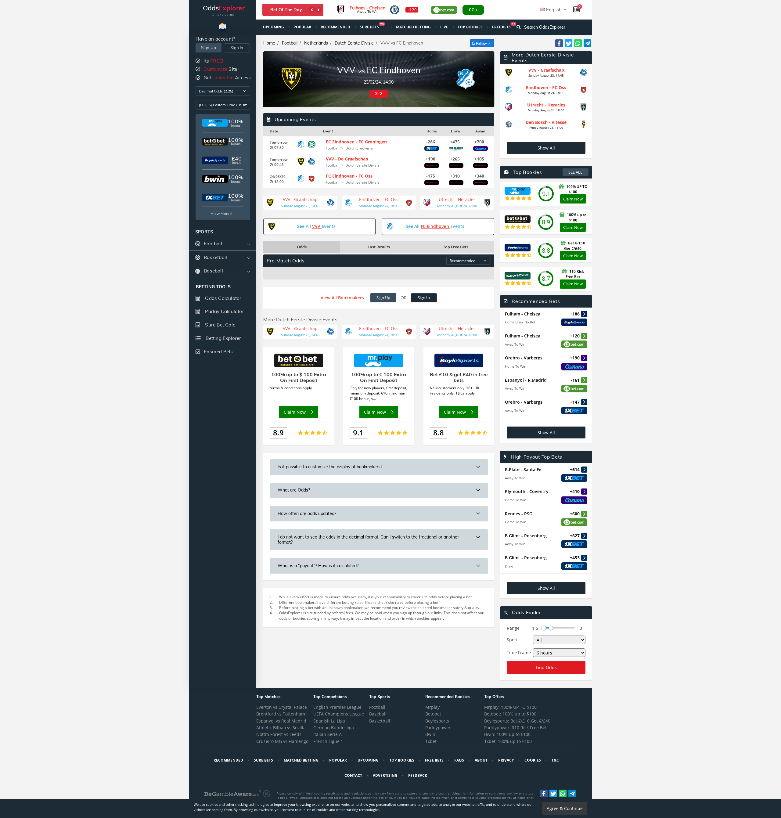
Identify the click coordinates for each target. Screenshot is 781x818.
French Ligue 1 (328, 741)
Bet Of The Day (286, 10)
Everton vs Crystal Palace (281, 707)
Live (444, 27)
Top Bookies (471, 27)
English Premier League (337, 707)
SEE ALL (575, 172)
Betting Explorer (222, 338)
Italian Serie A (327, 734)
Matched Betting (414, 27)
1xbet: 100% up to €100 (508, 741)
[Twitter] (568, 43)
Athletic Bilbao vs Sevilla (281, 727)
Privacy (506, 760)
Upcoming (274, 27)
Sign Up (208, 47)
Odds (302, 247)
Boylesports (437, 721)
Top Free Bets (455, 247)
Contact (353, 775)
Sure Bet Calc (219, 325)
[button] (312, 10)
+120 (412, 9)
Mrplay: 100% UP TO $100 (510, 707)
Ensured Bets (218, 352)
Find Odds (546, 667)
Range (513, 628)
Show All (546, 148)
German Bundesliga (333, 727)
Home (269, 43)
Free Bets (504, 26)
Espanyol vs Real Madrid (281, 721)
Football (289, 43)
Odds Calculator (222, 298)
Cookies (533, 760)
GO (471, 10)
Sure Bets (372, 26)
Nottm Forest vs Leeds (278, 734)
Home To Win (515, 366)
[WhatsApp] (578, 43)
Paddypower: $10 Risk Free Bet (515, 727)
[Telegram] (587, 43)
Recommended (336, 27)
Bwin (430, 734)
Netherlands (316, 43)
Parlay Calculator (224, 311)
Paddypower (438, 727)
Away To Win (515, 344)
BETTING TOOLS (213, 287)
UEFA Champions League (338, 714)
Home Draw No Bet (520, 322)
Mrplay (432, 707)
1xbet (431, 741)
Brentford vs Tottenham (280, 714)
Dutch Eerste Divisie (354, 43)
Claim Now (573, 199)
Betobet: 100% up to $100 (510, 714)
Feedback (418, 775)
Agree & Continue (565, 808)
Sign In (236, 47)
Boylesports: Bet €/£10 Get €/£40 (517, 721)
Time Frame (519, 652)
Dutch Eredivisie (359, 148)
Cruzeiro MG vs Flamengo (282, 741)
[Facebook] (559, 43)
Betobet (433, 714)
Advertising (385, 775)
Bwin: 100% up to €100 (507, 734)
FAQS (459, 760)
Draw (509, 566)
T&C (556, 760)
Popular (302, 27)
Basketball (379, 721)
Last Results (379, 247)
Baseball (378, 714)
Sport (512, 640)
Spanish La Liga (329, 721)
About (481, 760)
